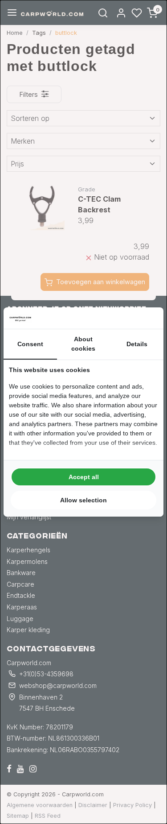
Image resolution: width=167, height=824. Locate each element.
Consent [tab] (30, 344)
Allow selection (83, 500)
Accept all (84, 476)
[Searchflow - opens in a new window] (147, 318)
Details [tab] (136, 344)
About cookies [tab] (83, 343)
